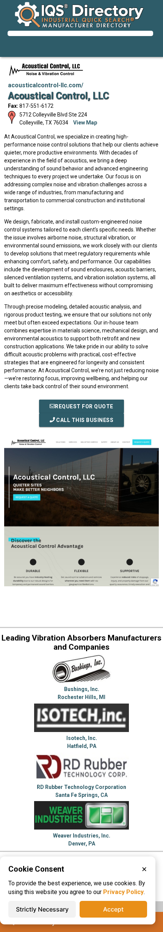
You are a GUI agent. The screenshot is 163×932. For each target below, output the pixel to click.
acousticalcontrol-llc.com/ (45, 85)
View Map (85, 123)
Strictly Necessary (42, 909)
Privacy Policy (123, 892)
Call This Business (84, 420)
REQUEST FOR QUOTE (84, 406)
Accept (113, 909)
